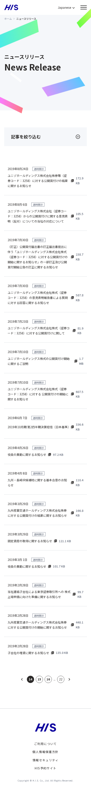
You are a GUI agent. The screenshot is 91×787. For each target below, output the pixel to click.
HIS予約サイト (45, 768)
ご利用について (45, 744)
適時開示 (39, 169)
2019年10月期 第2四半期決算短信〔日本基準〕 (38, 427)
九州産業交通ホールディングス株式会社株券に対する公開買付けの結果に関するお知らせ (37, 513)
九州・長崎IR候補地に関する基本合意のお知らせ (37, 482)
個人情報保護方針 (45, 752)
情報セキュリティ (45, 760)
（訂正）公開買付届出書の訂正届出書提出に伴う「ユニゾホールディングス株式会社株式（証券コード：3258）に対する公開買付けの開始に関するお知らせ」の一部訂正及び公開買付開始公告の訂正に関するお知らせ (38, 257)
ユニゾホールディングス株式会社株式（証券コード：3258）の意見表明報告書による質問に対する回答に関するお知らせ (38, 297)
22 (60, 679)
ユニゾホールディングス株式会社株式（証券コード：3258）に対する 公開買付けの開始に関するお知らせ (38, 394)
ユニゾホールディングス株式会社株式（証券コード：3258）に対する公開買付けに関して (39, 330)
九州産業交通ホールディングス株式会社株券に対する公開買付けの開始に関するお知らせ (37, 624)
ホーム (8, 18)
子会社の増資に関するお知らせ (28, 653)
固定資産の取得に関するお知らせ (30, 541)
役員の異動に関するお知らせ (27, 454)
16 (48, 679)
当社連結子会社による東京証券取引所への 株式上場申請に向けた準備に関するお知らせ (39, 594)
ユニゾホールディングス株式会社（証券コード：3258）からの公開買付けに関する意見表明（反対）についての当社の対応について (38, 216)
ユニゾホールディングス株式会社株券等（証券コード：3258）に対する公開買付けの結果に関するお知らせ (38, 180)
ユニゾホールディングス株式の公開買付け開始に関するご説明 (39, 361)
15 (39, 679)
